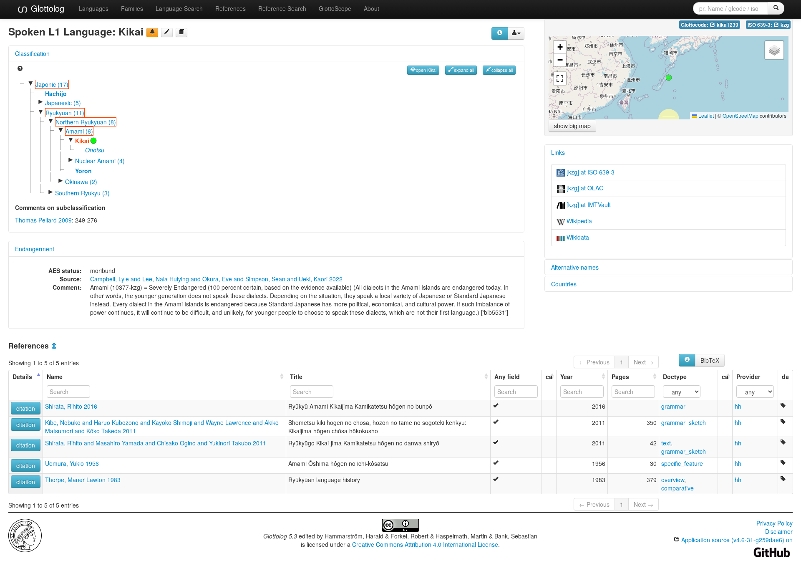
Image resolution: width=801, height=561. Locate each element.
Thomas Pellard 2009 (43, 220)
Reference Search (282, 8)
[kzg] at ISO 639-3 (590, 172)
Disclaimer (779, 531)
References (230, 8)
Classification (32, 53)
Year (566, 376)
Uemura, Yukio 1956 (72, 463)
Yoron (83, 171)
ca (549, 376)
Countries (564, 284)
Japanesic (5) (63, 103)
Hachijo (56, 93)
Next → (643, 362)
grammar (673, 406)
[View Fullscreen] (560, 78)
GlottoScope (335, 8)
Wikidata (577, 237)
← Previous (594, 362)
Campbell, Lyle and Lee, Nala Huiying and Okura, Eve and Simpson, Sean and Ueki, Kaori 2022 (216, 279)
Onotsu (94, 150)
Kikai (82, 140)
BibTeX (709, 360)
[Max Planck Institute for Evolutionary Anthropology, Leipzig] (25, 535)
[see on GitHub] (167, 32)
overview (672, 479)
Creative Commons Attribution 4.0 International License (425, 544)
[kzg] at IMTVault (588, 204)
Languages (93, 8)
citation (25, 408)
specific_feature (682, 463)
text (666, 443)
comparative (677, 488)
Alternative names (575, 267)
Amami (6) (79, 131)
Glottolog (46, 8)
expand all (464, 70)
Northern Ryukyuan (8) (85, 122)
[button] (669, 77)
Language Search (179, 8)
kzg (784, 24)
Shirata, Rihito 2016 (71, 406)
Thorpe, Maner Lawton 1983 (83, 479)
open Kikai (426, 70)
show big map (572, 125)
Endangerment (34, 249)
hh (738, 406)
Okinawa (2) (81, 181)
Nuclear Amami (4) (100, 161)
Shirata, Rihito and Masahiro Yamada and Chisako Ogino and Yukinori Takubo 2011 (155, 443)
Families (132, 8)
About (371, 8)
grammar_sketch (683, 422)
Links (558, 152)
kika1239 (726, 24)
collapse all (502, 70)
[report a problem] (152, 32)
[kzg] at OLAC (584, 188)
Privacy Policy (774, 523)
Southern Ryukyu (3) (82, 193)
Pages (620, 376)
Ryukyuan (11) (64, 113)
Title (296, 376)
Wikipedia (578, 221)
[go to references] (181, 32)
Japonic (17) (51, 84)
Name (55, 376)
